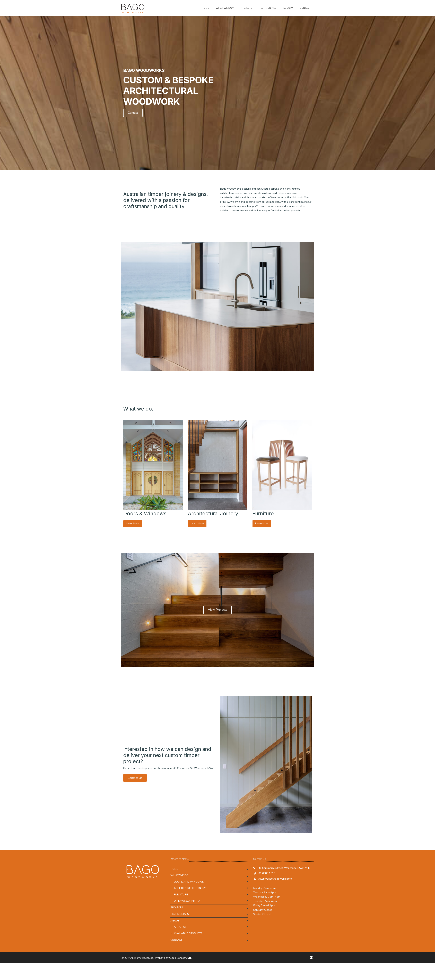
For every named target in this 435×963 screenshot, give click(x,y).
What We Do (179, 875)
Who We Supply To (187, 901)
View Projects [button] (217, 610)
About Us (180, 927)
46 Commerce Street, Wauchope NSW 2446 (284, 868)
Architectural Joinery (190, 888)
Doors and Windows (189, 882)
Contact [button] (133, 113)
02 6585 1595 (266, 873)
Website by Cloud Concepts (171, 958)
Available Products (188, 933)
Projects (246, 8)
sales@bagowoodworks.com (275, 878)
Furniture (181, 894)
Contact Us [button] (135, 778)
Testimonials (267, 8)
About (174, 920)
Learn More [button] (132, 523)
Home (205, 8)
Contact (305, 8)
